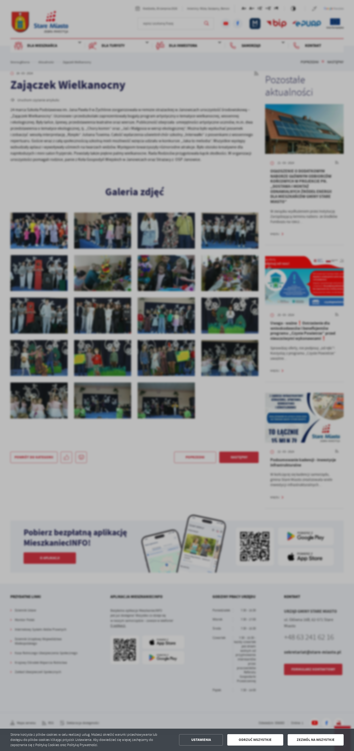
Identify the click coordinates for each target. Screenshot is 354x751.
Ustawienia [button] (201, 739)
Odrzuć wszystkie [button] (255, 739)
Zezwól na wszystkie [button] (316, 739)
